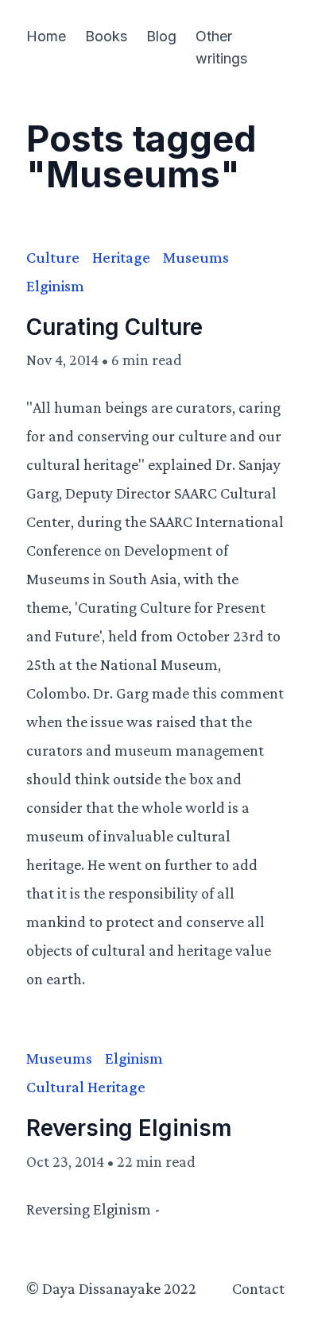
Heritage (121, 257)
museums (196, 257)
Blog (161, 36)
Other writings (221, 47)
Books (106, 36)
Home (46, 36)
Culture (52, 257)
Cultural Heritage (85, 1086)
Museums (59, 1058)
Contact (258, 1288)
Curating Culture (114, 327)
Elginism (55, 285)
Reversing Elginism (129, 1127)
